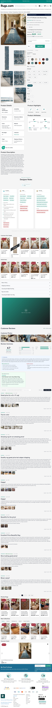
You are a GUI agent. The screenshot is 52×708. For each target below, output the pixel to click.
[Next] (49, 247)
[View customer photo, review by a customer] (19, 338)
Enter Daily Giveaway (16, 704)
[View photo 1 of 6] (2, 427)
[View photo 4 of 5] (13, 405)
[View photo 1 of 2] (2, 525)
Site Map (14, 699)
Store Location (15, 698)
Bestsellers (15, 702)
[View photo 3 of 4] (9, 472)
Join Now (48, 665)
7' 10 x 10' (44, 74)
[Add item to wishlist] (8, 238)
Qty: (29, 46)
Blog (14, 697)
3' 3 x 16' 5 (45, 82)
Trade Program (15, 703)
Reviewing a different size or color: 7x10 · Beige (8, 424)
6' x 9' (34, 74)
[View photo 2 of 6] (6, 427)
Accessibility (28, 702)
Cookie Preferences (5, 703)
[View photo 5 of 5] (17, 405)
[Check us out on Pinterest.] (45, 696)
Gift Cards (15, 695)
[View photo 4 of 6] (13, 427)
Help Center (28, 698)
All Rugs (2, 9)
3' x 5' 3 (34, 71)
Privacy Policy (38, 668)
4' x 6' (39, 71)
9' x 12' (35, 77)
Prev (20, 595)
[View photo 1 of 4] (2, 472)
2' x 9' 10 (34, 82)
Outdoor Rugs (21, 9)
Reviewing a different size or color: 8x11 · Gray (8, 402)
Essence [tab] (8, 621)
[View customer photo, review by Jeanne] (41, 338)
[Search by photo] (16, 5)
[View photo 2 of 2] (6, 525)
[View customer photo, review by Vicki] (26, 338)
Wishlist (47, 5)
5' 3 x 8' (29, 74)
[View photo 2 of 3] (6, 448)
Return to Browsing (4, 12)
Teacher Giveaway (16, 706)
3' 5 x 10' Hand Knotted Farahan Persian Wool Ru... (4, 612)
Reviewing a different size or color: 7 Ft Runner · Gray (9, 585)
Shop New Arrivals (26, 1)
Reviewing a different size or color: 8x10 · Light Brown (9, 566)
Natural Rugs (17, 9)
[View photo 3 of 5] (9, 405)
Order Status (48, 1)
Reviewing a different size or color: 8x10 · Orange (9, 470)
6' (28, 101)
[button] (24, 16)
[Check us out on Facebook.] (39, 696)
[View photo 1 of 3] (2, 448)
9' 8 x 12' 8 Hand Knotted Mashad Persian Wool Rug (44, 612)
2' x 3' (29, 71)
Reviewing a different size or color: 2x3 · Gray (8, 445)
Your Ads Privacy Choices (6, 702)
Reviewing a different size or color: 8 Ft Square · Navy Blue (10, 523)
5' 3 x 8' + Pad (45, 71)
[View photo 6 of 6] (20, 427)
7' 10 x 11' (29, 77)
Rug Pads (29, 9)
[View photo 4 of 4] (13, 472)
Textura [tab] (3, 621)
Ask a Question (30, 50)
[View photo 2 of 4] (6, 472)
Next (32, 595)
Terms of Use (3, 699)
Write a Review (47, 390)
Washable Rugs (12, 9)
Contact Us (28, 694)
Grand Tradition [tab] (27, 621)
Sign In (42, 5)
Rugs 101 (27, 699)
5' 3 (28, 96)
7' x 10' (39, 74)
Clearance (49, 9)
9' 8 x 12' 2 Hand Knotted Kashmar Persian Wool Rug (24, 612)
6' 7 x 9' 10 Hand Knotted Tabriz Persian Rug (34, 612)
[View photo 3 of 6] (9, 427)
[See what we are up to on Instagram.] (41, 696)
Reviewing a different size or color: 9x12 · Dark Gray (10, 384)
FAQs (27, 697)
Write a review (38, 20)
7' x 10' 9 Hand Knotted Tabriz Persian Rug (14, 612)
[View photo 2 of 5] (6, 405)
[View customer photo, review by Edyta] (11, 338)
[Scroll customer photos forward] (50, 338)
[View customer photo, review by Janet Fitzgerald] (48, 338)
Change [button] (34, 53)
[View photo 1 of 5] (2, 405)
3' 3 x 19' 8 (30, 85)
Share (37, 50)
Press (27, 703)
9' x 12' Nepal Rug (24, 274)
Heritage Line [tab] (14, 621)
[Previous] (2, 247)
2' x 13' (40, 82)
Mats (32, 9)
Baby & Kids (26, 9)
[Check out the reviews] (42, 702)
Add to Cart (40, 46)
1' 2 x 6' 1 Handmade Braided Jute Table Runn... (35, 275)
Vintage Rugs (15, 12)
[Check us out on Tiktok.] (43, 696)
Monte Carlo (21, 12)
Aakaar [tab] (20, 621)
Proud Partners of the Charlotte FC (19, 694)
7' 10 (32, 101)
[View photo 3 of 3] (9, 448)
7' (32, 96)
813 (29, 595)
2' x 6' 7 (29, 82)
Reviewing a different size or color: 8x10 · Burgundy (9, 487)
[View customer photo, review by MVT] (4, 338)
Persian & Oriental (7, 9)
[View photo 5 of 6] (17, 427)
